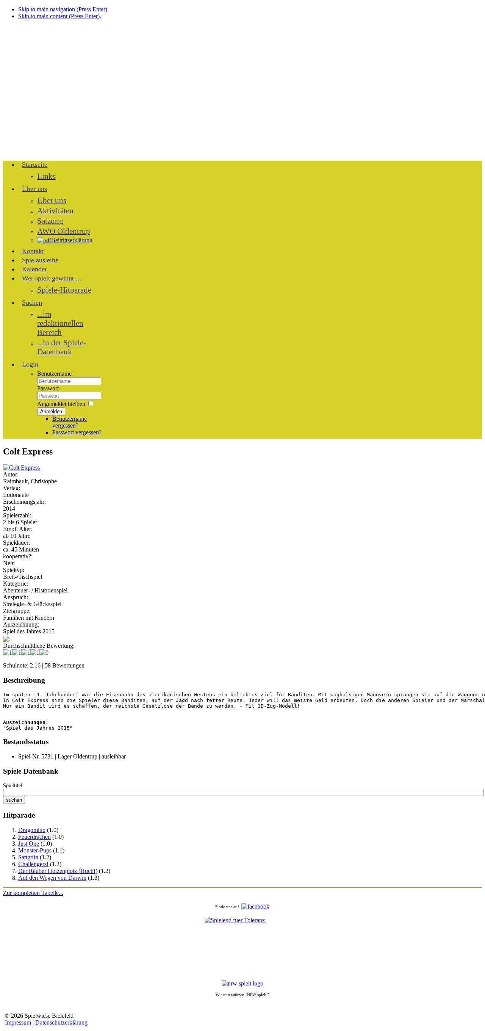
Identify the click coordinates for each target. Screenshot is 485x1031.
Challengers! (33, 864)
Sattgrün (28, 857)
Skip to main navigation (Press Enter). (63, 9)
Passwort (48, 388)
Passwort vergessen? (77, 432)
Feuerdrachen (34, 837)
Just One (28, 843)
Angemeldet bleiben (61, 404)
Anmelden (51, 411)
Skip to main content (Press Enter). (59, 16)
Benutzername (54, 373)
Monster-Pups (35, 850)
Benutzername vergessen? (69, 422)
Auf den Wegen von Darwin (52, 877)
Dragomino (31, 830)
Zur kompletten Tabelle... (33, 893)
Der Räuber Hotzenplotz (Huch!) (57, 871)
